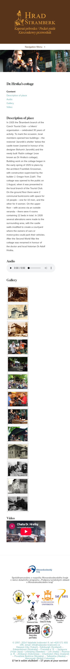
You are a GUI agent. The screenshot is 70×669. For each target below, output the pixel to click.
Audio (9, 99)
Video (9, 107)
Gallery (10, 103)
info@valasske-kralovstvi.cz (46, 644)
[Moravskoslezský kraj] (39, 569)
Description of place (17, 95)
